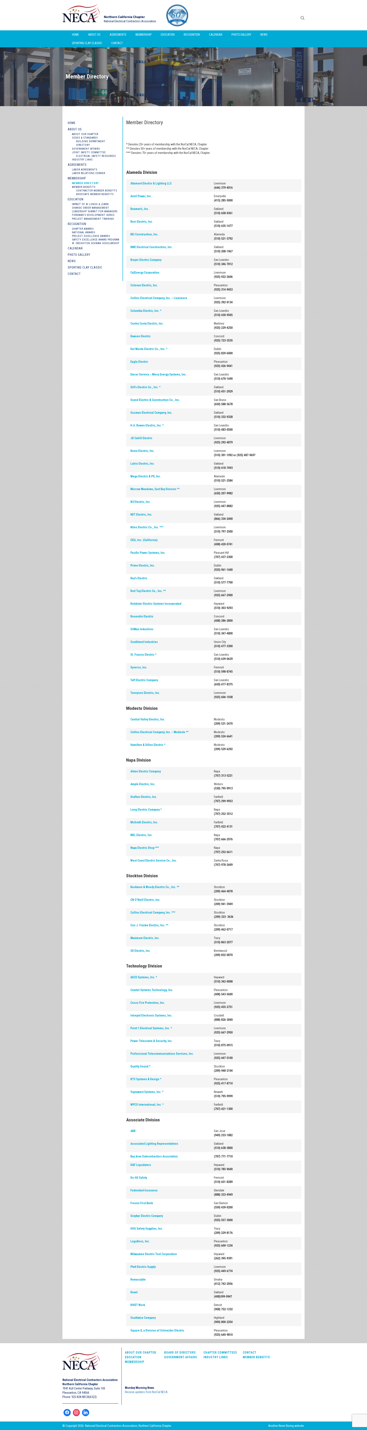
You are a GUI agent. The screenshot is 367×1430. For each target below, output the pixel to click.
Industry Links (82, 159)
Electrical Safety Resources (96, 156)
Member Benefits (83, 187)
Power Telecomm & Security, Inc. (151, 1041)
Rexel (134, 1292)
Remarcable (138, 1279)
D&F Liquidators (140, 1165)
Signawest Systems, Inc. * (146, 1092)
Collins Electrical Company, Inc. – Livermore (158, 298)
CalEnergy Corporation (144, 272)
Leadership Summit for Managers (94, 211)
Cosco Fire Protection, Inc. (147, 1002)
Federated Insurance (144, 1190)
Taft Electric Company (144, 680)
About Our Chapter (85, 134)
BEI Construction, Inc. (144, 234)
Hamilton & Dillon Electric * (147, 745)
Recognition (192, 34)
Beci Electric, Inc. (141, 221)
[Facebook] (67, 1412)
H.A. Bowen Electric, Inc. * (147, 425)
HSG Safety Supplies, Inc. (146, 1228)
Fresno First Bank (141, 1203)
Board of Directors (180, 1352)
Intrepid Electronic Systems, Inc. (151, 1015)
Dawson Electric (140, 336)
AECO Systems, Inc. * (143, 977)
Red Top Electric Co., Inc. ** (148, 591)
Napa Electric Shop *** (144, 847)
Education (168, 34)
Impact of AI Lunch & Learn (90, 204)
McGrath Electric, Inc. (144, 822)
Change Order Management (90, 207)
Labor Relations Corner (88, 173)
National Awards (83, 232)
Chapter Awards (83, 228)
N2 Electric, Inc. (140, 501)
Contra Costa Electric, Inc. (147, 323)
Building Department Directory (90, 143)
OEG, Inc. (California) (144, 540)
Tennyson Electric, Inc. (145, 693)
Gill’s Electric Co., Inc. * (145, 387)
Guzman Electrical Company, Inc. (151, 412)
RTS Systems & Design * (145, 1079)
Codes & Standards (85, 137)
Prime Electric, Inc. (142, 565)
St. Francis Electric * (143, 654)
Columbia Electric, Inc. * (145, 310)
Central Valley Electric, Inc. (147, 719)
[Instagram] (76, 1412)
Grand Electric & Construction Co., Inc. (155, 400)
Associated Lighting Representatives (154, 1143)
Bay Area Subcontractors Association (154, 1156)
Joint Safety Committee (89, 152)
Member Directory (85, 183)
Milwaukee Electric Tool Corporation (153, 1254)
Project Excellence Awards (91, 236)
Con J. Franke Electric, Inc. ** (149, 925)
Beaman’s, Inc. (139, 209)
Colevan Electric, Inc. (144, 285)
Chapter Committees (220, 1352)
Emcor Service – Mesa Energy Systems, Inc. (158, 374)
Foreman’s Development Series (93, 215)
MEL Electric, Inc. (141, 835)
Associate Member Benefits (95, 194)
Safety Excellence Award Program (95, 239)
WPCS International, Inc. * (147, 1104)
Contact (117, 43)
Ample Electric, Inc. (142, 784)
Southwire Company (143, 1317)
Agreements (118, 34)
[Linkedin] (85, 1412)
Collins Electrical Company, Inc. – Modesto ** (159, 732)
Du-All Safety (138, 1177)
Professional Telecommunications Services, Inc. (162, 1053)
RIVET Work (137, 1305)
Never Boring (286, 1425)
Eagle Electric (139, 361)
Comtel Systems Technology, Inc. (151, 990)
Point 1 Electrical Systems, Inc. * (151, 1028)
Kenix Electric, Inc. (142, 451)
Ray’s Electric (138, 578)
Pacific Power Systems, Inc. (147, 552)
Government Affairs (86, 148)
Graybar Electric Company (146, 1216)
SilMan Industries (141, 629)
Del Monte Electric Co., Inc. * (148, 349)
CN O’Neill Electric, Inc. (145, 899)
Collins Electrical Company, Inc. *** (152, 912)
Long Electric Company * (146, 809)
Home (75, 34)
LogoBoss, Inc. (140, 1241)
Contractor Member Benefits (96, 190)
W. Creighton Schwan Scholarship (95, 243)
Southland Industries (144, 642)
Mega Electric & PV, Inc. (145, 476)
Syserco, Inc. (138, 667)
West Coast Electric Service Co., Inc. (153, 860)
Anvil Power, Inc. (141, 196)
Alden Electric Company (145, 771)
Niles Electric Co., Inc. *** (146, 527)
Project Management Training (93, 218)
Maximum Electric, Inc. (145, 938)
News (264, 34)
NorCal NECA (81, 15)
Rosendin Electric (141, 616)
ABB (133, 1131)
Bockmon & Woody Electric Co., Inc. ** (154, 887)
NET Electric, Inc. (141, 514)
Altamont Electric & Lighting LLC (151, 183)
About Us (94, 34)
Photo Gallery (241, 34)
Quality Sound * (140, 1066)
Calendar (215, 34)
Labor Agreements (84, 169)
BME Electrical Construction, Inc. (151, 247)
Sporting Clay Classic (87, 43)
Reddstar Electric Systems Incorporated (155, 603)
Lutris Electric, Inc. (142, 463)
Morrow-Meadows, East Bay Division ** (154, 489)
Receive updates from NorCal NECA (146, 1392)
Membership (144, 34)
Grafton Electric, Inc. (143, 797)
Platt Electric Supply (143, 1266)
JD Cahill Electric (141, 438)
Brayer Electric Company (145, 260)
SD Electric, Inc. (140, 950)
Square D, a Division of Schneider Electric (157, 1330)
